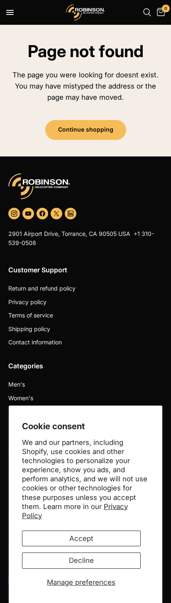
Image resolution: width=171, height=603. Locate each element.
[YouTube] (28, 213)
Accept (81, 538)
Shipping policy (29, 328)
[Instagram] (14, 213)
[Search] (147, 12)
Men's (16, 384)
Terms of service (30, 315)
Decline (81, 560)
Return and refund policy (42, 288)
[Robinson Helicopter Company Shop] (85, 186)
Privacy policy (27, 301)
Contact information (35, 342)
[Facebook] (42, 213)
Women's (20, 397)
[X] (56, 213)
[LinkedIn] (70, 213)
